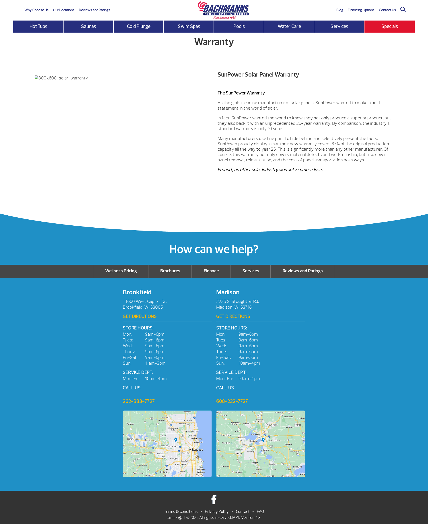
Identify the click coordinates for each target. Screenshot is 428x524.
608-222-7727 (232, 401)
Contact (243, 511)
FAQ (260, 511)
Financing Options (361, 10)
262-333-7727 (139, 401)
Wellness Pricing (121, 271)
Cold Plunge (138, 26)
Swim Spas (189, 26)
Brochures (170, 271)
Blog (339, 10)
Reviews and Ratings (94, 10)
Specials (389, 26)
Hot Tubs (38, 26)
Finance (211, 271)
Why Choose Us (37, 10)
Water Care (289, 26)
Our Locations (63, 10)
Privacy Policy (217, 511)
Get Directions (140, 316)
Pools (239, 26)
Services (339, 26)
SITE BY (172, 518)
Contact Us (387, 10)
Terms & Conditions (181, 511)
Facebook (214, 499)
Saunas (88, 26)
